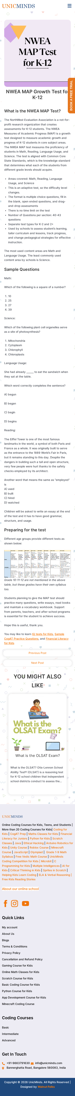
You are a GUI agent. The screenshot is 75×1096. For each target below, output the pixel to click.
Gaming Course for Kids (17, 965)
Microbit (46, 861)
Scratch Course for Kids (17, 978)
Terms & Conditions (14, 946)
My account (9, 927)
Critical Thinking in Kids (25, 870)
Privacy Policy (11, 952)
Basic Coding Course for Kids (21, 984)
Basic (5, 1027)
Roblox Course (39, 847)
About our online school (20, 889)
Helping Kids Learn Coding (19, 874)
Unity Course (18, 847)
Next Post (37, 662)
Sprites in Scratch (54, 870)
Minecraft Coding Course (18, 1004)
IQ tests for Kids (42, 634)
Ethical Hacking (34, 843)
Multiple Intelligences (46, 865)
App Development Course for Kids (24, 997)
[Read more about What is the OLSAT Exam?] (37, 723)
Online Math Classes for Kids (20, 972)
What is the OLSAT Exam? (37, 755)
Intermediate (10, 1033)
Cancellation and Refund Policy (22, 959)
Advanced (9, 1040)
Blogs (5, 940)
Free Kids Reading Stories (18, 879)
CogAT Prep (18, 833)
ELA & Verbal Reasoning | (56, 874)
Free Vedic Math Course (32, 856)
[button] (69, 5)
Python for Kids (40, 838)
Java (18, 843)
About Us (8, 933)
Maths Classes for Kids (43, 833)
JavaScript (21, 852)
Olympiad (36, 852)
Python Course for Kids (17, 991)
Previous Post (37, 653)
